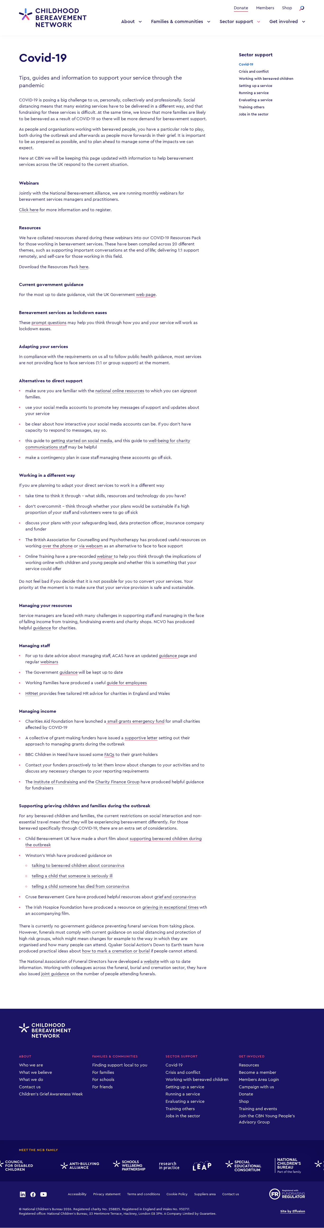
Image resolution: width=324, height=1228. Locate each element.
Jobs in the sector (253, 114)
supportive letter (141, 738)
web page (146, 294)
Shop (287, 8)
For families (103, 1072)
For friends (102, 1087)
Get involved (283, 21)
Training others (251, 107)
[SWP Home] (124, 1166)
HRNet (32, 693)
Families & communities (177, 21)
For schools (103, 1079)
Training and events (258, 1109)
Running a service (254, 93)
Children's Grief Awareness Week (51, 1094)
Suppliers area (205, 1194)
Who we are (31, 1065)
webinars (49, 662)
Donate (241, 8)
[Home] (53, 17)
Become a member (257, 1072)
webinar (105, 556)
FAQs (109, 754)
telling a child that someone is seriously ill (72, 876)
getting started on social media (81, 441)
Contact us (30, 1087)
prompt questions (49, 322)
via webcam (91, 546)
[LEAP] (197, 1166)
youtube (43, 1194)
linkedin (22, 1194)
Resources (249, 1065)
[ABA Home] (75, 1165)
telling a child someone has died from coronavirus (80, 886)
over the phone (57, 546)
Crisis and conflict (254, 71)
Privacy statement (106, 1194)
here (83, 267)
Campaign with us (256, 1087)
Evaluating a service (256, 100)
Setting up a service (255, 86)
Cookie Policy (177, 1194)
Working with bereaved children (266, 79)
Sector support (236, 21)
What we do (31, 1079)
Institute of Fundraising (56, 782)
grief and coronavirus (175, 897)
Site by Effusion (292, 1211)
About (128, 21)
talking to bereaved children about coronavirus (78, 865)
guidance (42, 628)
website (151, 961)
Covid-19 (246, 64)
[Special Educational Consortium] (238, 1166)
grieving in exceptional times (170, 907)
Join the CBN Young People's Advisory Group (267, 1119)
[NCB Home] (283, 1165)
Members (265, 8)
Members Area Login (259, 1079)
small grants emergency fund (135, 721)
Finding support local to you (119, 1065)
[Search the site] (301, 8)
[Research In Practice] (164, 1166)
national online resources (119, 391)
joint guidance (55, 974)
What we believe (35, 1072)
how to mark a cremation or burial (116, 951)
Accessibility (77, 1194)
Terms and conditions (143, 1194)
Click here (28, 210)
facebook (33, 1194)
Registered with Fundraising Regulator (287, 1194)
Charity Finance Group (117, 782)
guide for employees (127, 683)
